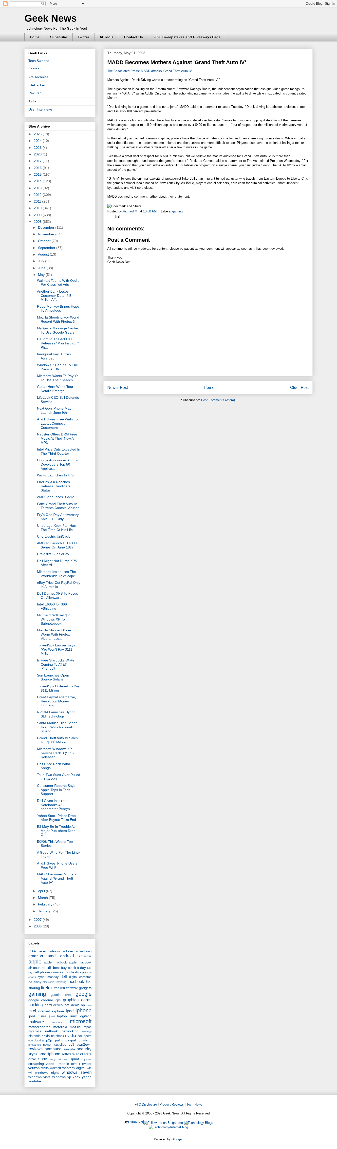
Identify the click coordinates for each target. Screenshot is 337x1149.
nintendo (34, 1036)
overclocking (36, 1040)
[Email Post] (117, 216)
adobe (68, 951)
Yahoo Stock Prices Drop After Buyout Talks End (56, 818)
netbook (51, 1031)
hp (83, 1005)
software (68, 1054)
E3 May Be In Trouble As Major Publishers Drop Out (56, 831)
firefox (47, 987)
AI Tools (106, 37)
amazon (35, 956)
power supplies (54, 1044)
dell (63, 976)
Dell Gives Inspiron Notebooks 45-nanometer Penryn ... (55, 805)
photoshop (34, 1044)
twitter (87, 1064)
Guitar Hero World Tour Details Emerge (55, 389)
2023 (38, 148)
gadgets (85, 988)
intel (32, 1011)
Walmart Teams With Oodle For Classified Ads (58, 283)
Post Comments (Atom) (218, 400)
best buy (60, 968)
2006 (38, 926)
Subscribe (58, 37)
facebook (75, 981)
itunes (42, 1016)
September (47, 248)
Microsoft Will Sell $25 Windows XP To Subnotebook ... (54, 619)
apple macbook (55, 962)
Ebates (33, 69)
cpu (83, 972)
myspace (34, 1031)
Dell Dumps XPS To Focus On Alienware (57, 595)
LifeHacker (36, 85)
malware (36, 1021)
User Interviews (40, 109)
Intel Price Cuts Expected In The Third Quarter (58, 451)
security (84, 1049)
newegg (87, 1031)
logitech (85, 1016)
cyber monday (47, 977)
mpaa (88, 1027)
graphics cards (77, 1000)
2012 (38, 195)
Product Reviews (172, 1104)
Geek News (50, 18)
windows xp (61, 1077)
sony (42, 1058)
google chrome (40, 1000)
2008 (38, 222)
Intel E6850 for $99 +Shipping (52, 606)
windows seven (77, 1072)
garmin (55, 995)
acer (42, 951)
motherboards (39, 1027)
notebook (57, 1036)
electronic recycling (54, 981)
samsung (53, 1049)
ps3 (71, 1044)
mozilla (75, 1027)
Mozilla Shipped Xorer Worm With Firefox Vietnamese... (54, 634)
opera (88, 1036)
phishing (85, 1040)
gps (58, 1000)
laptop (62, 1016)
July (41, 261)
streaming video (41, 1064)
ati (43, 968)
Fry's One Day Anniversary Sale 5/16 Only (58, 517)
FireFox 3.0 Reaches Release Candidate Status (54, 486)
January (45, 911)
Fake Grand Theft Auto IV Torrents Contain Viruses (58, 506)
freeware (72, 988)
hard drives (54, 1005)
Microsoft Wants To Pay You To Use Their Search (58, 378)
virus (45, 1068)
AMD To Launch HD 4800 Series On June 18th (57, 545)
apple (34, 962)
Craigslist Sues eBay (53, 554)
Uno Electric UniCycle (54, 536)
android (67, 956)
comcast (57, 972)
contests (72, 972)
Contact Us (133, 37)
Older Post (299, 387)
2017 (38, 161)
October (45, 241)
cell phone (42, 972)
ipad (70, 1011)
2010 (38, 208)
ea (30, 982)
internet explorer (51, 1011)
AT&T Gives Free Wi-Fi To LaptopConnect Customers (57, 423)
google (83, 994)
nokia (45, 1036)
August (44, 254)
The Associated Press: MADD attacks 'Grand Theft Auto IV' (149, 71)
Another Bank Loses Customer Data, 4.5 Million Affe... (54, 295)
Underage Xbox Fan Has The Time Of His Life (56, 528)
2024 (38, 141)
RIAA (32, 951)
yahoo (87, 1077)
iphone (83, 1010)
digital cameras (80, 977)
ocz (80, 1036)
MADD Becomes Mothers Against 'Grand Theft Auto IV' (56, 878)
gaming (177, 211)
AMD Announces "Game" (56, 497)
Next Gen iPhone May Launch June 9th (54, 410)
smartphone (49, 1054)
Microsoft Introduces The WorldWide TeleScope (56, 574)
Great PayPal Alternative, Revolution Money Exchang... (56, 701)
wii (30, 1072)
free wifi (59, 988)
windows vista (39, 1077)
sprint (74, 1059)
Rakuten (34, 93)
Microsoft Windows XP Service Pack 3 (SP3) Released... (55, 753)
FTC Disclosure (146, 1104)
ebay (37, 982)
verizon (34, 1068)
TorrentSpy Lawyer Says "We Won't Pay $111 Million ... (56, 649)
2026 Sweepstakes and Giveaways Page (187, 37)
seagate (69, 1049)
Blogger (177, 1139)
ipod (31, 1016)
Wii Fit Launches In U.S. (56, 475)
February (45, 904)
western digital (73, 1068)
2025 (38, 134)
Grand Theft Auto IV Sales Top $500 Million (57, 740)
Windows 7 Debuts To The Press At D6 (57, 367)
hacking (35, 1004)
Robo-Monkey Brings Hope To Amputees (58, 308)
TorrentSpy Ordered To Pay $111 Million (58, 688)
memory (57, 1022)
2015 (38, 174)
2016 (38, 168)
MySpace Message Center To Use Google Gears (57, 330)
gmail (68, 994)
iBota (32, 101)
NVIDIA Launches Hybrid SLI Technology (56, 714)
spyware (86, 1059)
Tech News (194, 1104)
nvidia (70, 1035)
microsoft (81, 1021)
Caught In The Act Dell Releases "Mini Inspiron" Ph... (58, 343)
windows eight (47, 1072)
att (49, 967)
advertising (84, 951)
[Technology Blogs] (198, 1123)
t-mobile (62, 1064)
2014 (38, 181)
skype (32, 1054)
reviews (35, 1049)
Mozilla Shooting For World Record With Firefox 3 (58, 319)
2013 (38, 188)
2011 (38, 201)
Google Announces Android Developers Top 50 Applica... (58, 464)
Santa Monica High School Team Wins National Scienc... (57, 727)
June (42, 268)
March (43, 898)
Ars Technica (38, 77)
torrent (75, 1064)
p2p (49, 1040)
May (42, 275)
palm (59, 1040)
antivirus (85, 956)
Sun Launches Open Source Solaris (53, 677)
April (42, 891)
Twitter (83, 37)
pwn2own (84, 1044)
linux (73, 1016)
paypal (70, 1040)
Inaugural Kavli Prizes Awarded (54, 356)
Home (34, 37)
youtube (34, 1081)
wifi (89, 1068)
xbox (76, 1077)
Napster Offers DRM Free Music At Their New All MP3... (57, 438)
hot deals (71, 1005)
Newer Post (117, 387)
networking (69, 1031)
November (46, 234)
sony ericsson (59, 1059)
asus (36, 968)
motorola (60, 1027)
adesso (54, 951)
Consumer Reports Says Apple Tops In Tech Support (56, 790)
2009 (38, 215)
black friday (77, 968)
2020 (38, 154)
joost (52, 1016)
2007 (38, 920)
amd (52, 956)
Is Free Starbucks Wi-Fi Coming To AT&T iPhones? (55, 664)
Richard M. (131, 211)
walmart (55, 1068)
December (46, 227)
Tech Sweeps (38, 61)
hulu (89, 1005)
